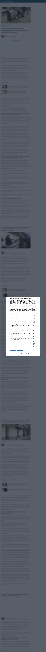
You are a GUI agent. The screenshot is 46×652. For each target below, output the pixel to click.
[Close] (38, 298)
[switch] (34, 315)
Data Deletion (18, 353)
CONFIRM (16, 350)
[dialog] (23, 326)
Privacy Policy (28, 353)
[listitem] (23, 313)
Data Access (23, 353)
